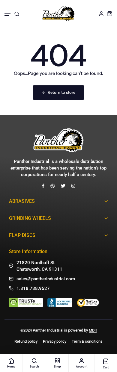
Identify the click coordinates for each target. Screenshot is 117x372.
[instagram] (73, 185)
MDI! (93, 330)
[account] (101, 13)
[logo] (58, 13)
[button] (7, 14)
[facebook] (43, 185)
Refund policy (26, 341)
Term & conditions (87, 341)
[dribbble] (52, 185)
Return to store (61, 92)
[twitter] (63, 185)
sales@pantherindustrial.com (45, 279)
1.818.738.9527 (33, 288)
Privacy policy (54, 341)
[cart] (109, 13)
